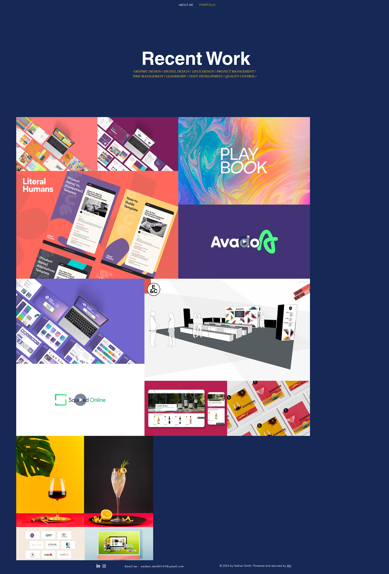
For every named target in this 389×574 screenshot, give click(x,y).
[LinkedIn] (98, 566)
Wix (289, 566)
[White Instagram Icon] (104, 566)
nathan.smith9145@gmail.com (162, 566)
